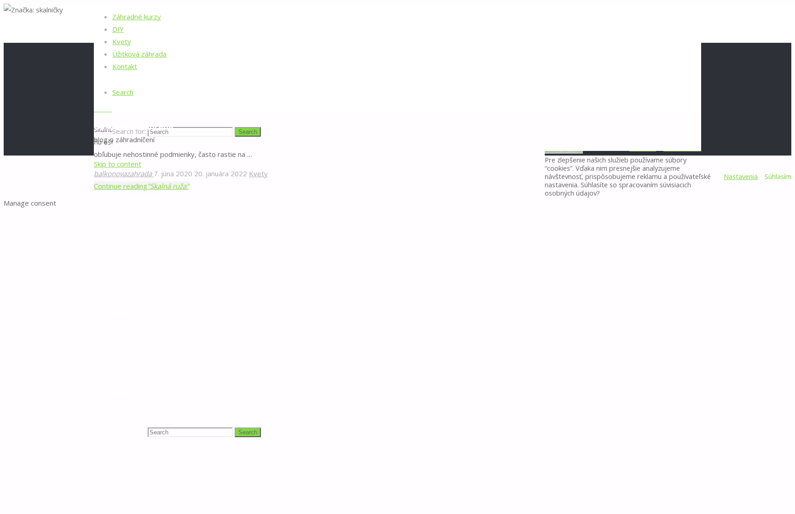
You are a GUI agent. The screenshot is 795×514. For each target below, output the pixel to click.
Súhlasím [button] (778, 176)
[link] (122, 92)
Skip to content (117, 163)
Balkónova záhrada (133, 126)
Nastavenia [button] (741, 176)
